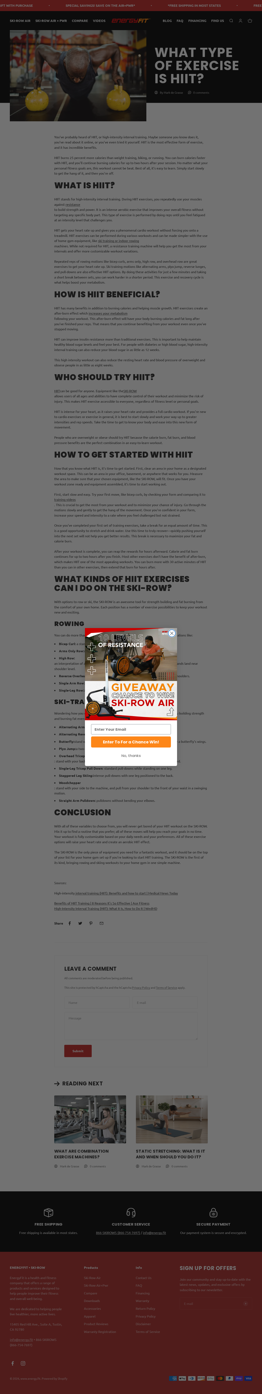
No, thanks (131, 755)
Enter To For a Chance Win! (131, 742)
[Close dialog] (171, 633)
